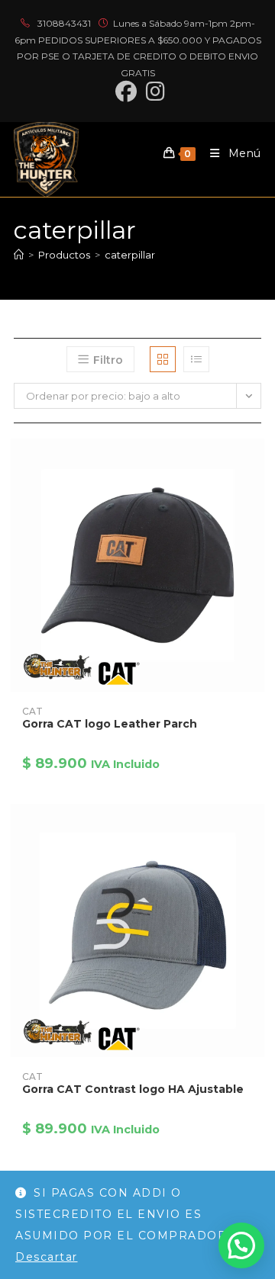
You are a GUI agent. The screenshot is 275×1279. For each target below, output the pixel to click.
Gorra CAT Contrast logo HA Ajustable (133, 1089)
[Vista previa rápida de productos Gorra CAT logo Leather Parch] (256, 465)
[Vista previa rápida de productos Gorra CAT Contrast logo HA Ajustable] (256, 830)
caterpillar (130, 255)
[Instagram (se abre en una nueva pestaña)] (153, 91)
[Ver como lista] (196, 359)
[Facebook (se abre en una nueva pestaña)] (126, 91)
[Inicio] (19, 255)
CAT (32, 711)
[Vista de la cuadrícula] (163, 359)
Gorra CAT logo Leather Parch (109, 724)
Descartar (46, 1257)
